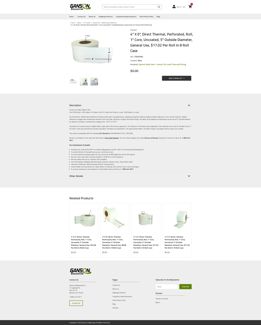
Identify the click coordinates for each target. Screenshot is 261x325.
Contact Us (81, 16)
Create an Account (162, 298)
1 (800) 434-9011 (75, 297)
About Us (92, 16)
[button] (130, 105)
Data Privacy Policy (146, 16)
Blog (158, 16)
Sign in (178, 7)
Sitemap (115, 308)
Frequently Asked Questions (126, 16)
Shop (71, 16)
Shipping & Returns (106, 16)
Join (184, 7)
